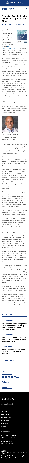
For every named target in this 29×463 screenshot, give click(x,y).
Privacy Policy (13, 458)
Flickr (11, 388)
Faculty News (5, 414)
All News (3, 408)
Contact (3, 426)
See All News (9, 360)
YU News (4, 411)
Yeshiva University (14, 2)
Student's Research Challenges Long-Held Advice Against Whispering (14, 351)
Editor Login (4, 458)
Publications (4, 423)
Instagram (7, 388)
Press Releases (5, 420)
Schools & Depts (6, 417)
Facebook (5, 388)
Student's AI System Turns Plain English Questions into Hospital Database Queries (14, 339)
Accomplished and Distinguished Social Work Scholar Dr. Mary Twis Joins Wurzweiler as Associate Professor (14, 326)
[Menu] (26, 9)
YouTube (9, 388)
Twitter (3, 388)
